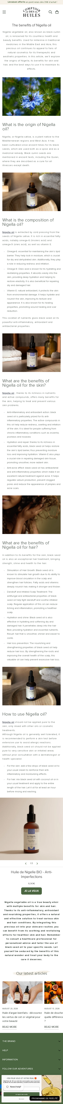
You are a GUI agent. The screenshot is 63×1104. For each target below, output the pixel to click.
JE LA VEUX (31, 891)
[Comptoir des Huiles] (31, 12)
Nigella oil (8, 232)
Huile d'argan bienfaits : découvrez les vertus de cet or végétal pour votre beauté (22, 1017)
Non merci (21, 1099)
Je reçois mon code (21, 1094)
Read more (9, 1027)
